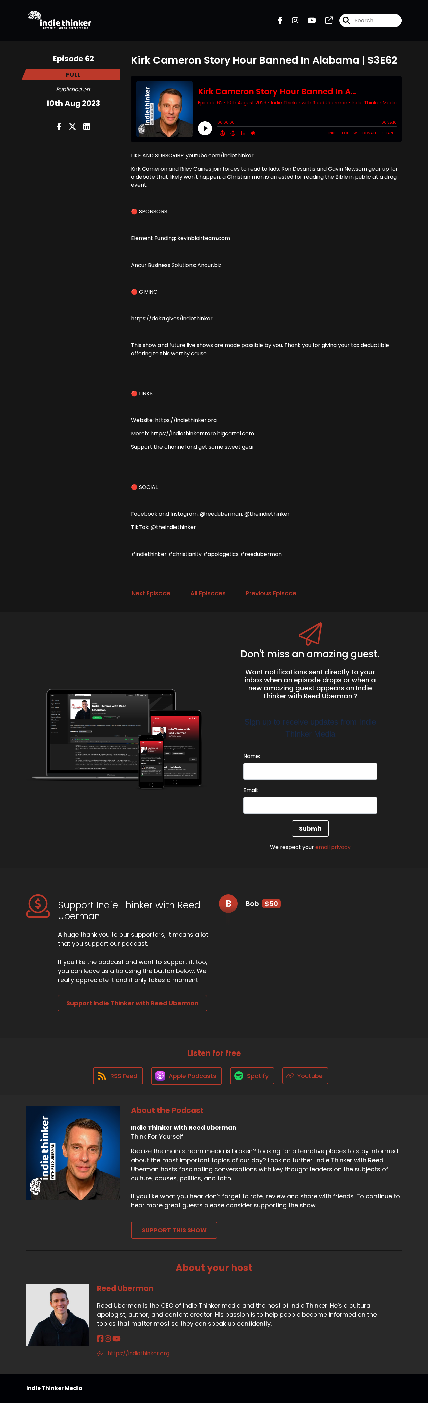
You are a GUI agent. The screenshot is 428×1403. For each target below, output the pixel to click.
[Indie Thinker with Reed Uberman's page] (325, 20)
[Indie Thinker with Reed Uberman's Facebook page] (280, 20)
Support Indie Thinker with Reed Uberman (132, 1003)
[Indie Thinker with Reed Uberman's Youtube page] (308, 20)
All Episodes (208, 593)
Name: (251, 756)
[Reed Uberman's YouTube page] (116, 1339)
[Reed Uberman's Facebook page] (100, 1339)
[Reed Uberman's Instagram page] (108, 1339)
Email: (250, 790)
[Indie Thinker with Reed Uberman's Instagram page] (291, 20)
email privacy (333, 847)
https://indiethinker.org (137, 1353)
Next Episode (151, 593)
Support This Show (174, 1230)
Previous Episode (271, 593)
